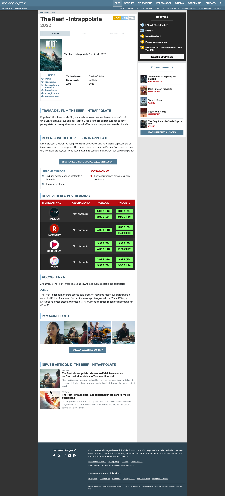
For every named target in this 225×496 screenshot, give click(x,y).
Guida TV (211, 3)
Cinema (179, 3)
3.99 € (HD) (103, 211)
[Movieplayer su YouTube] (69, 455)
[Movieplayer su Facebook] (54, 455)
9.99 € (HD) (124, 217)
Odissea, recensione (20, 8)
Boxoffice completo (162, 57)
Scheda (55, 33)
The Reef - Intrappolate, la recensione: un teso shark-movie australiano (96, 396)
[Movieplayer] (64, 450)
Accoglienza (51, 90)
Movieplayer (45, 12)
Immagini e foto (52, 93)
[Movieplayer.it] (14, 3)
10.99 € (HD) (124, 233)
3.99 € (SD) (103, 217)
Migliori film (146, 8)
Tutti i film (159, 8)
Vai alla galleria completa (88, 350)
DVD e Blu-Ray (205, 8)
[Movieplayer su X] (59, 455)
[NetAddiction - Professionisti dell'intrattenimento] (111, 473)
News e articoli (52, 96)
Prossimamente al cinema (162, 132)
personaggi (163, 3)
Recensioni (133, 8)
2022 (91, 83)
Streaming (194, 3)
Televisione (145, 3)
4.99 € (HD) (103, 230)
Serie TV (129, 3)
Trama (48, 78)
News (122, 8)
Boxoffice (218, 8)
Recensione (50, 82)
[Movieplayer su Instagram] (64, 455)
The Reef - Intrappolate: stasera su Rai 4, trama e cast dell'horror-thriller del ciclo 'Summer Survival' (93, 375)
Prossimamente (189, 8)
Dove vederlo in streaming (52, 86)
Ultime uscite (173, 8)
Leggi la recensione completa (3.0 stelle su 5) (87, 161)
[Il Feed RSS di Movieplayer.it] (74, 455)
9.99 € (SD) (124, 211)
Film (117, 3)
